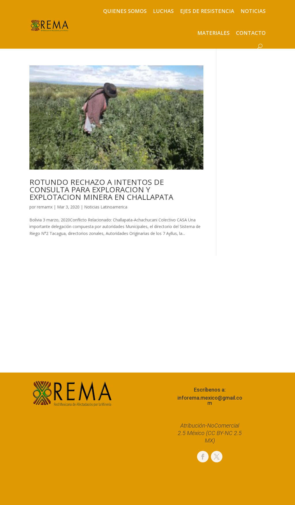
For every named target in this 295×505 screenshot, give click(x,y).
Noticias (253, 10)
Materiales (213, 32)
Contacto (251, 32)
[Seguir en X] (216, 456)
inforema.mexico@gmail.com (209, 400)
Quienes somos (125, 10)
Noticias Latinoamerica (105, 207)
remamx (44, 207)
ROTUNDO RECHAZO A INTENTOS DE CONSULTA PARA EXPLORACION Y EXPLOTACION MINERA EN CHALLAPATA (101, 189)
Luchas (163, 10)
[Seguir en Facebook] (203, 456)
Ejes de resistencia (207, 10)
